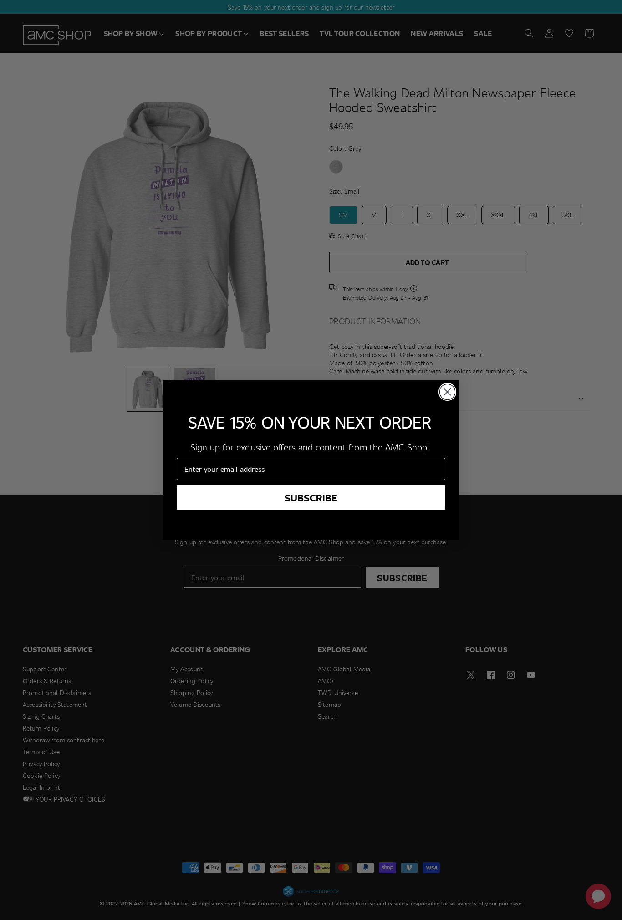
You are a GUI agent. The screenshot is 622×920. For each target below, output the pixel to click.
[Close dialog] (447, 392)
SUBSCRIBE (311, 497)
